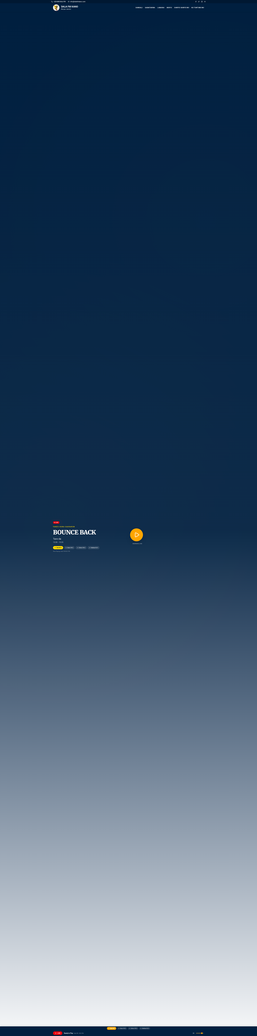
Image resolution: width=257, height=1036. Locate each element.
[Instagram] (202, 1)
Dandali (139, 8)
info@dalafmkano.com (77, 1)
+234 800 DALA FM (60, 1)
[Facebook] (196, 1)
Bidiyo (169, 8)
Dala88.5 (59, 547)
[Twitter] (199, 1)
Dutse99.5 (82, 547)
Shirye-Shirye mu (181, 8)
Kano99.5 (70, 547)
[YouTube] (205, 1)
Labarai (160, 8)
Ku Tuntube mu (197, 8)
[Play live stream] (136, 534)
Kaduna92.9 (94, 547)
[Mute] (193, 1033)
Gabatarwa (150, 8)
